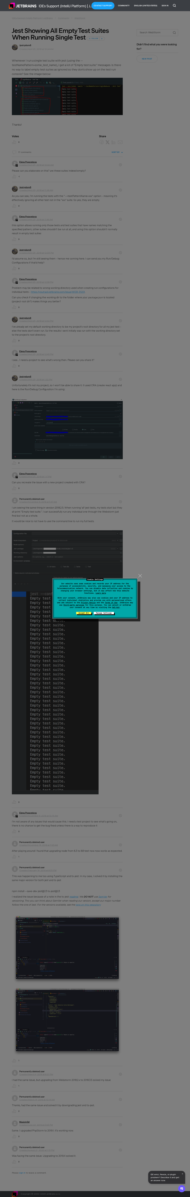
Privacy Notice (88, 602)
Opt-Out (115, 607)
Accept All (84, 613)
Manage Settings (104, 613)
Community (124, 6)
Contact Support (103, 6)
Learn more (101, 593)
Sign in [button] (165, 6)
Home (23, 6)
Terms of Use (111, 602)
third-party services (73, 605)
